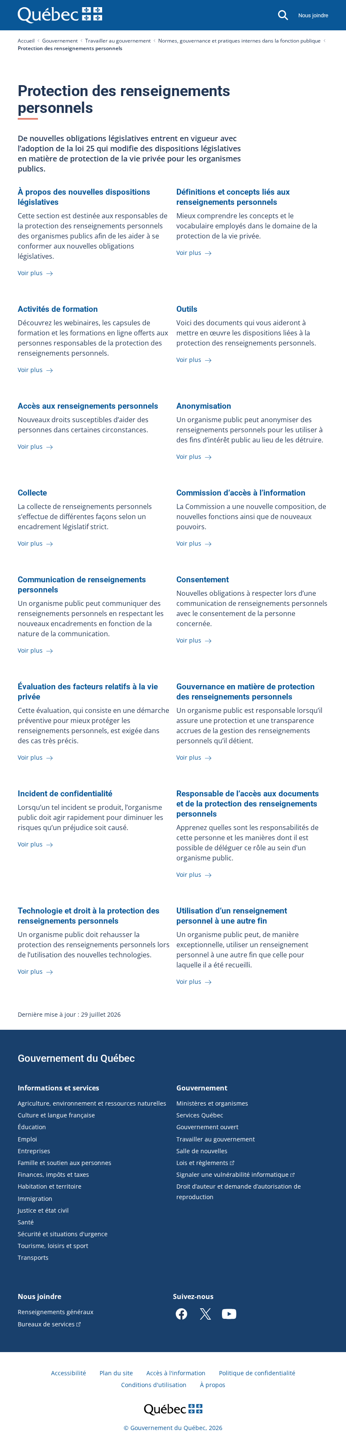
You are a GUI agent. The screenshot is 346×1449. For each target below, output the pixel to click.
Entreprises (34, 1151)
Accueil (26, 40)
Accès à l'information (175, 1373)
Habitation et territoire (49, 1186)
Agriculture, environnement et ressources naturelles (92, 1103)
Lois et (202, 1163)
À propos (212, 1385)
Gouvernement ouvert (207, 1127)
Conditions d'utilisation (154, 1385)
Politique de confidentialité (257, 1373)
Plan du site (116, 1373)
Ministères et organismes (212, 1103)
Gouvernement (60, 40)
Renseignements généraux (55, 1312)
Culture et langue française (56, 1115)
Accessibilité (68, 1373)
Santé (26, 1222)
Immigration (35, 1199)
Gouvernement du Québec (76, 1058)
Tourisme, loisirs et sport (53, 1246)
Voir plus (31, 273)
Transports (33, 1257)
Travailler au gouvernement (118, 40)
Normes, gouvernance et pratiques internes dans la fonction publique (239, 40)
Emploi (27, 1139)
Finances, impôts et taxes (53, 1174)
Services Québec (199, 1115)
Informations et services (58, 1088)
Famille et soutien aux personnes (64, 1163)
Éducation (32, 1127)
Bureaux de (46, 1324)
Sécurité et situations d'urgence (63, 1234)
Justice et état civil (43, 1210)
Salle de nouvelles (201, 1151)
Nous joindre (313, 15)
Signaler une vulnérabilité (232, 1174)
